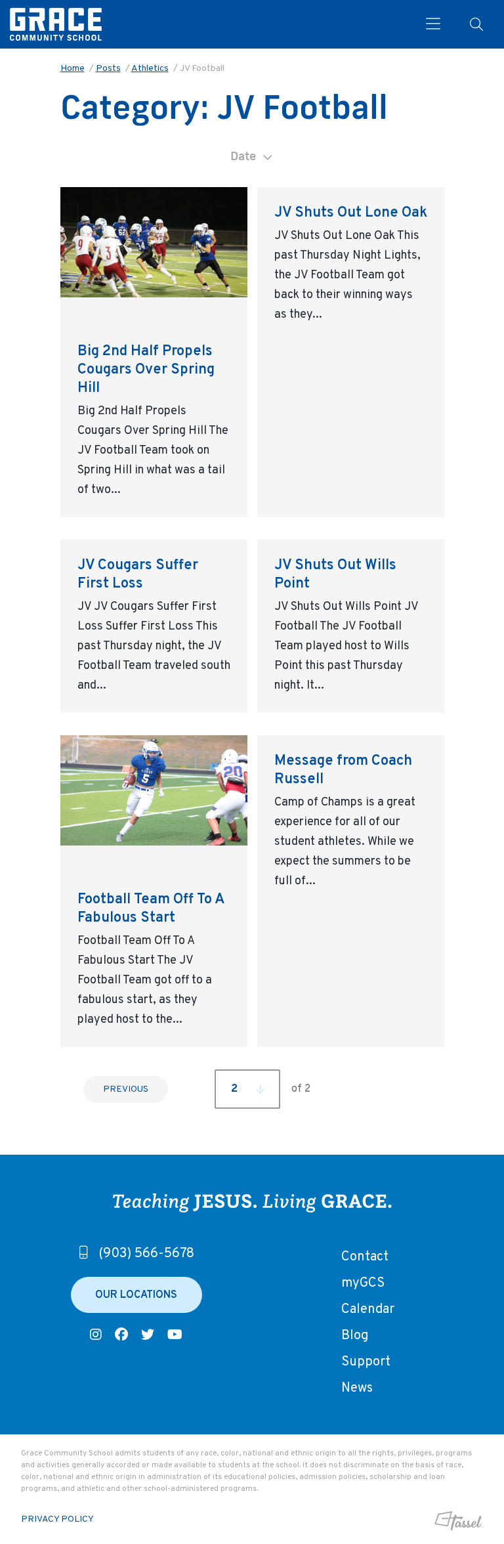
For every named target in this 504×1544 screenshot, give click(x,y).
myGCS (363, 1283)
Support (365, 1362)
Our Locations (136, 1295)
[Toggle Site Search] (476, 24)
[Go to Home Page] (56, 24)
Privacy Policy (57, 1519)
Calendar (367, 1309)
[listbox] (252, 156)
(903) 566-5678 (146, 1253)
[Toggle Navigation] (428, 24)
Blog (354, 1335)
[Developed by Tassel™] (429, 1521)
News (357, 1388)
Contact (364, 1257)
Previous (125, 1089)
